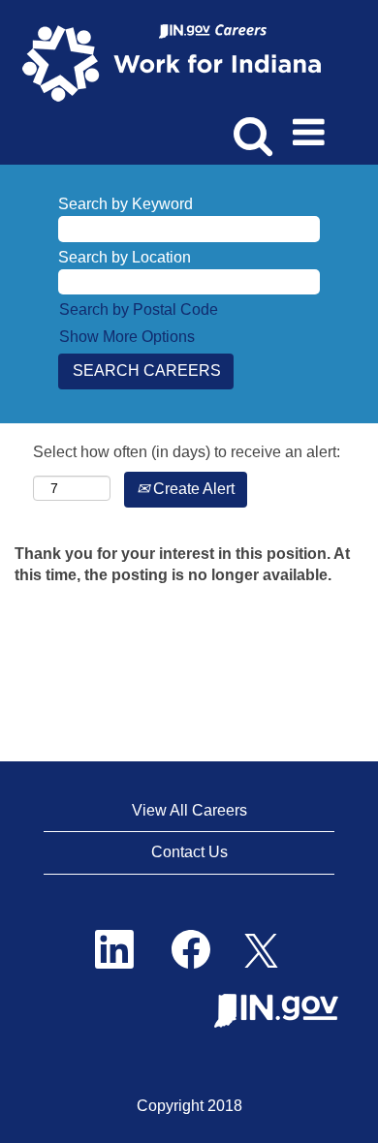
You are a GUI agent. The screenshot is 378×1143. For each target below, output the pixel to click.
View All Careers (189, 810)
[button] (312, 126)
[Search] (250, 125)
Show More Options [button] (127, 336)
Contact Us (189, 852)
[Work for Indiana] (177, 61)
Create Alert (192, 488)
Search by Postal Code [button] (138, 309)
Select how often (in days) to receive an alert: (186, 452)
